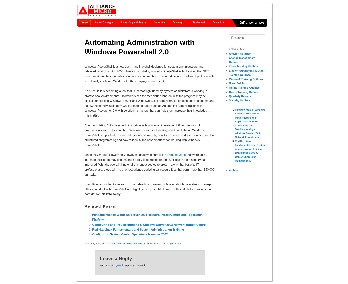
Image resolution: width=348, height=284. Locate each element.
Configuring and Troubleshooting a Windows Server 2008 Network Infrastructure (149, 224)
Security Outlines (240, 100)
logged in (119, 265)
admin (149, 243)
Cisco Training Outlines (243, 66)
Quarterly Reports (240, 96)
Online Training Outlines (244, 87)
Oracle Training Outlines (244, 92)
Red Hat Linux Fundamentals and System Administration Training (138, 229)
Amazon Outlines (240, 53)
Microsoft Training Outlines (127, 243)
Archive (233, 170)
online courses (176, 154)
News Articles (237, 83)
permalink (175, 243)
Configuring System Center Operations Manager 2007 (130, 234)
